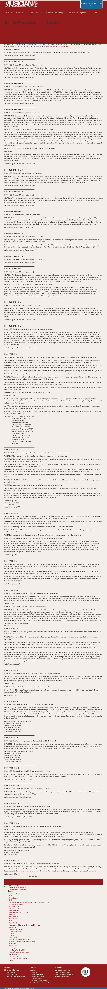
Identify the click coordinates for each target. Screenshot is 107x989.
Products (11, 933)
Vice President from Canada (18, 958)
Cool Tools (12, 881)
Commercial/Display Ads (62, 970)
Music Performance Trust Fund (19, 912)
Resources (12, 944)
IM (14, 40)
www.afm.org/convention (61, 46)
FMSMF (11, 892)
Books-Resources (14, 879)
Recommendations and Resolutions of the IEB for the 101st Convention (48, 33)
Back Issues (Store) (38, 976)
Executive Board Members (17, 890)
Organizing (12, 927)
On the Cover (13, 921)
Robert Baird (13, 946)
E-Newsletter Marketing (62, 976)
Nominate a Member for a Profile (39, 983)
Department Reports (15, 883)
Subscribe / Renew (37, 974)
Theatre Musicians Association (19, 952)
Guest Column (13, 898)
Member (34, 981)
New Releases (13, 917)
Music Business (14, 910)
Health (11, 900)
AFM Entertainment (12, 974)
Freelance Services (15, 894)
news (6, 882)
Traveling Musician (15, 954)
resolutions (23, 882)
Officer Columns (14, 919)
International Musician (16, 904)
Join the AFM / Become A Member (14, 976)
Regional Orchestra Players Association (22, 942)
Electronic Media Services (17, 887)
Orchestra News (14, 923)
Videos (11, 960)
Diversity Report (14, 885)
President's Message (15, 931)
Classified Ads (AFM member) (64, 974)
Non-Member (42, 981)
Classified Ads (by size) (62, 972)
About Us (35, 972)
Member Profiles (14, 908)
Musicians (12, 914)
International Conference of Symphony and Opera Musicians (29, 902)
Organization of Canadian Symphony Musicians (24, 925)
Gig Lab (11, 896)
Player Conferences (15, 929)
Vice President (13, 956)
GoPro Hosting (10, 972)
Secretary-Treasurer (15, 948)
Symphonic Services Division (18, 950)
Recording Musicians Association (19, 939)
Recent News (8, 26)
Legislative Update (15, 906)
